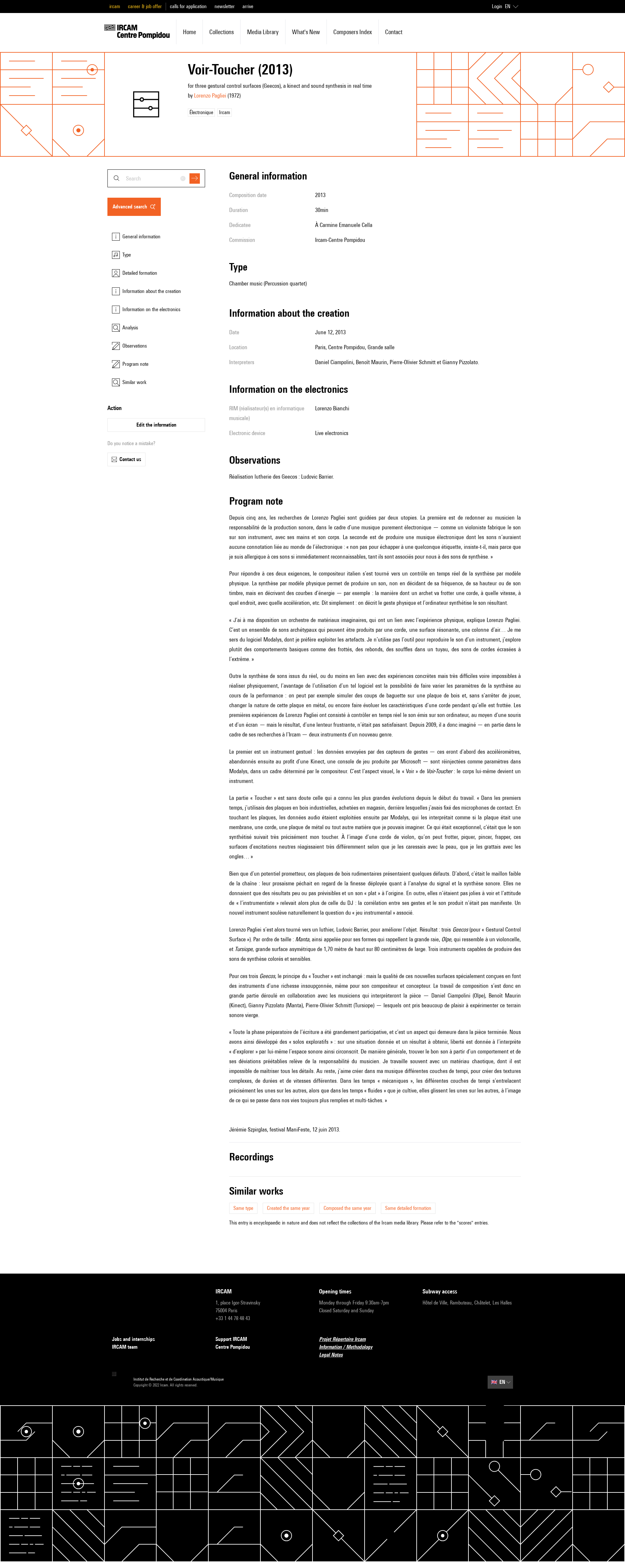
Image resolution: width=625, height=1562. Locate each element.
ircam (114, 6)
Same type (243, 1208)
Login (497, 6)
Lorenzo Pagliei (210, 95)
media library (263, 31)
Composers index (352, 31)
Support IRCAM (231, 1339)
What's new (306, 31)
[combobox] (156, 178)
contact (393, 31)
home (189, 31)
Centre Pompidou (232, 1347)
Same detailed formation (408, 1208)
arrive (248, 6)
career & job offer (145, 6)
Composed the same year (347, 1208)
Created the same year (288, 1208)
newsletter (225, 6)
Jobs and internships (133, 1339)
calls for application (188, 6)
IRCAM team (124, 1347)
